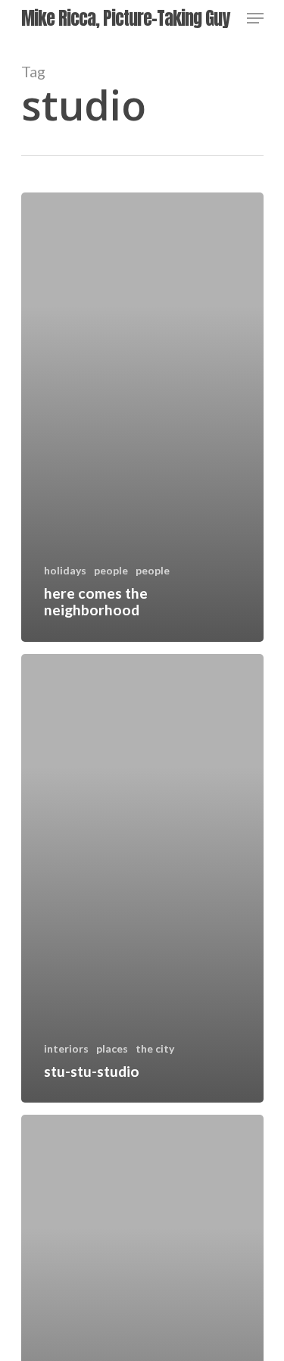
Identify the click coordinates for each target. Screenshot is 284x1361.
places (112, 1048)
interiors (66, 1048)
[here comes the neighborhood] (142, 417)
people (111, 570)
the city (155, 1048)
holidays (65, 570)
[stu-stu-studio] (142, 878)
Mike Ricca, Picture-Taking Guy (125, 18)
